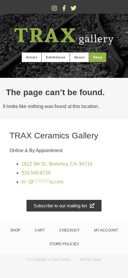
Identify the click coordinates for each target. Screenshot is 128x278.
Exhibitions (55, 57)
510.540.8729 (36, 172)
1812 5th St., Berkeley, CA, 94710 (57, 163)
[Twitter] (74, 8)
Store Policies (64, 244)
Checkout (69, 230)
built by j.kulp (90, 259)
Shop (97, 57)
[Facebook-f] (64, 8)
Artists (32, 57)
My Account (106, 230)
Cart (40, 230)
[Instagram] (54, 8)
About (79, 57)
